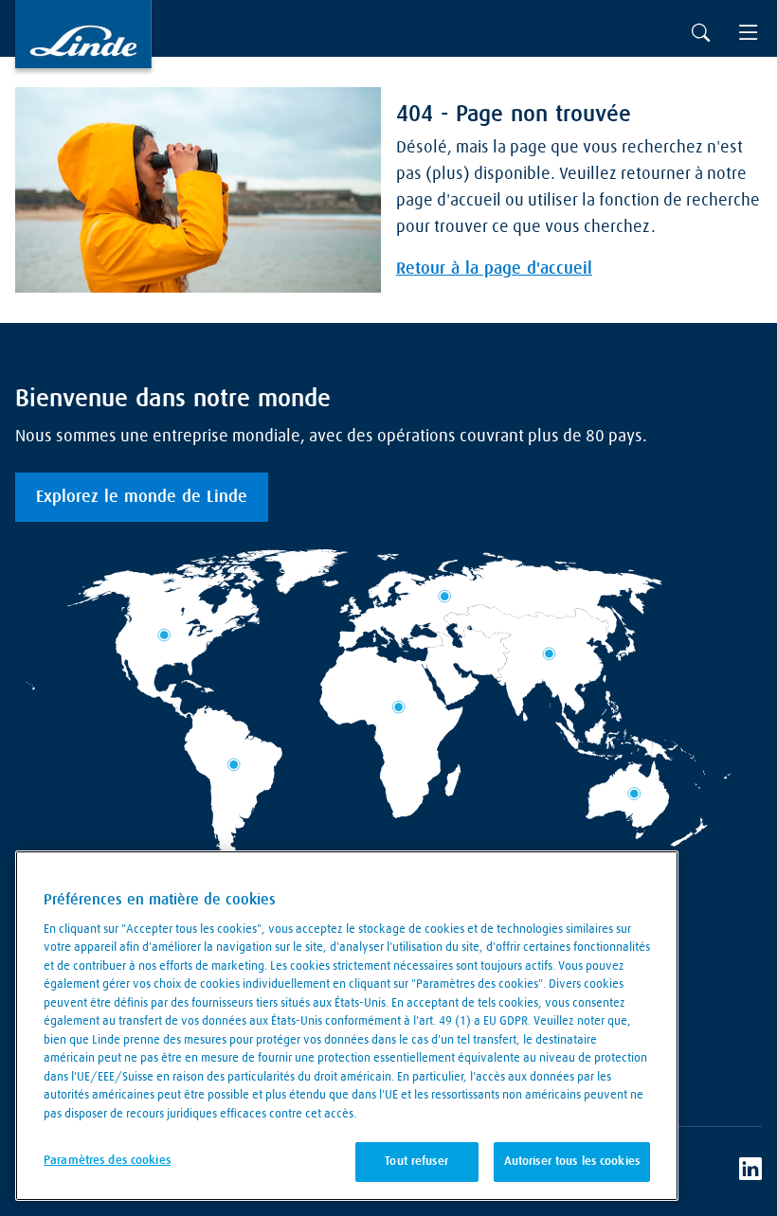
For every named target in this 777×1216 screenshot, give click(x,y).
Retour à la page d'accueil (494, 268)
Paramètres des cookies (107, 1160)
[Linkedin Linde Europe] (750, 1171)
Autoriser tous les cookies (572, 1161)
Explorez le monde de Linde (141, 497)
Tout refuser (416, 1161)
